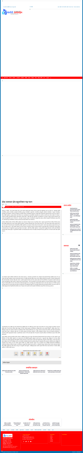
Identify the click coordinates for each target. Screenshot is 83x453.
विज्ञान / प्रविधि (40, 77)
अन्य (44, 77)
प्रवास (53, 430)
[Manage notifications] (2, 451)
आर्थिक (26, 77)
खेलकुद (32, 77)
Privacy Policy (71, 6)
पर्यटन (36, 77)
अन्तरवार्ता (18, 77)
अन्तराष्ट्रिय (22, 77)
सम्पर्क (63, 6)
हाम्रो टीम (65, 6)
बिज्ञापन (61, 6)
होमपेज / (3, 204)
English (47, 77)
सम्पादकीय (27, 430)
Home (58, 6)
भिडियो (4, 430)
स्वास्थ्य (29, 77)
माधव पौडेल (7, 207)
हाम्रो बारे (68, 6)
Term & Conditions (77, 6)
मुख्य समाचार (6, 77)
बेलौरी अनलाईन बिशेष (38, 430)
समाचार (10, 77)
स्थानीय (14, 77)
